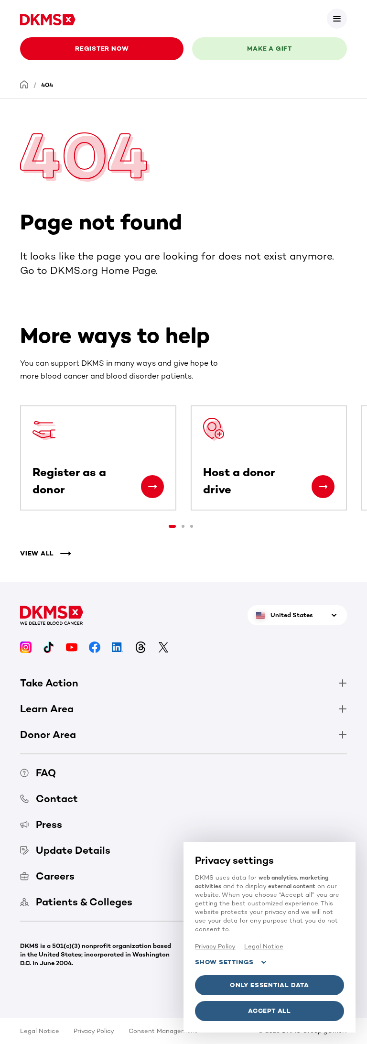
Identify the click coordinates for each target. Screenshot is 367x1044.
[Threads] (140, 646)
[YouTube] (71, 646)
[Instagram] (26, 646)
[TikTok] (48, 646)
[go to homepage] (48, 18)
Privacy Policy (94, 1030)
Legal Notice (39, 1030)
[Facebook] (94, 646)
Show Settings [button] (224, 962)
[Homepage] (24, 84)
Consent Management (163, 1030)
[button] (337, 19)
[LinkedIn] (117, 646)
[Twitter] (163, 646)
